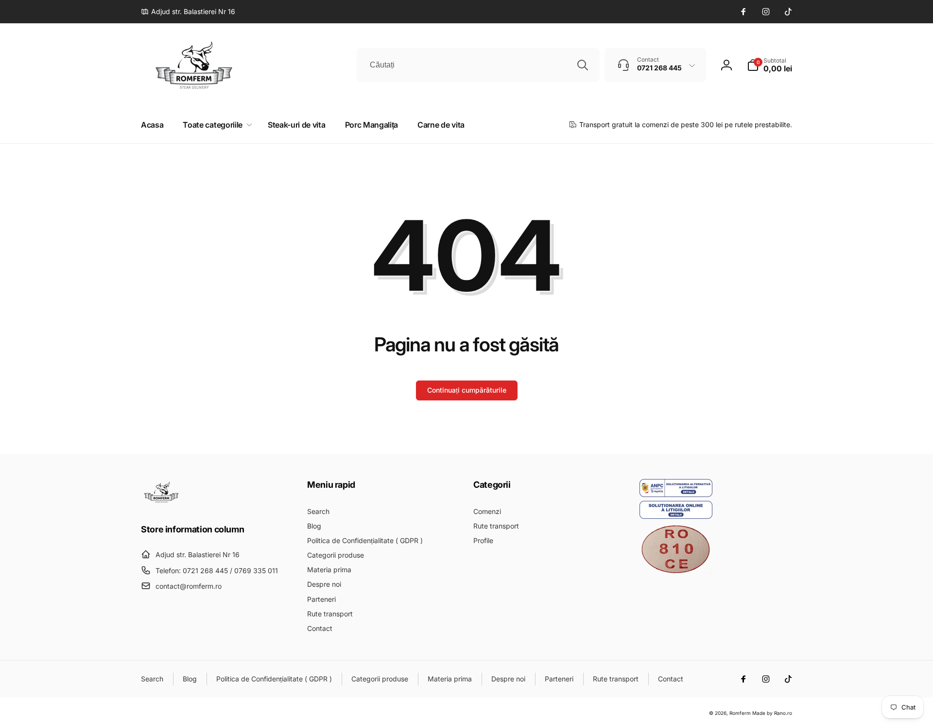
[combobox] (478, 65)
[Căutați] (582, 65)
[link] (188, 11)
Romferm (740, 713)
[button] (769, 65)
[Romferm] (161, 502)
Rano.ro (783, 713)
